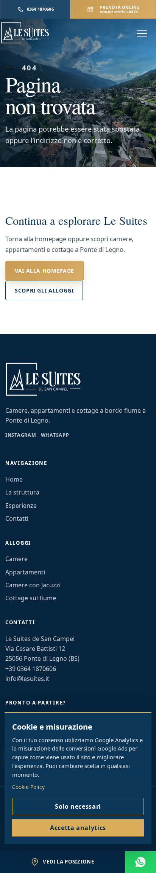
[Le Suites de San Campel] (37, 33)
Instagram (20, 435)
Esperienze (21, 505)
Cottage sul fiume (30, 598)
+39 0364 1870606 (30, 669)
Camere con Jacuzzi (33, 585)
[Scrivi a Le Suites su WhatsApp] (140, 862)
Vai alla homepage (44, 270)
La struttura (22, 492)
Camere (16, 559)
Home (14, 479)
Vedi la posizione (68, 861)
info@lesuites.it (27, 678)
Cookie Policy (28, 786)
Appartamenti (25, 572)
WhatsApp (55, 435)
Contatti (16, 518)
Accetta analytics (78, 828)
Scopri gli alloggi (44, 290)
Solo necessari (78, 806)
